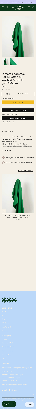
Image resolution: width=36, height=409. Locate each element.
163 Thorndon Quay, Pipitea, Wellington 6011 (17, 368)
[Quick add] (4, 211)
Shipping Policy (7, 355)
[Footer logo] (9, 300)
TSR (3, 359)
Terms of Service (8, 351)
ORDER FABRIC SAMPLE (18, 110)
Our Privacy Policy (8, 347)
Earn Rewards (6, 327)
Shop (3, 319)
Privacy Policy (5, 400)
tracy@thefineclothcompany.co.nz (14, 385)
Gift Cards (5, 323)
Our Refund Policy (8, 343)
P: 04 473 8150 (7, 372)
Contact (5, 331)
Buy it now (18, 102)
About (4, 315)
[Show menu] (3, 7)
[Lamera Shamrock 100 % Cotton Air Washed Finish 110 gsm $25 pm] (18, 193)
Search (4, 339)
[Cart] (33, 7)
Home (4, 68)
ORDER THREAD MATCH (18, 118)
